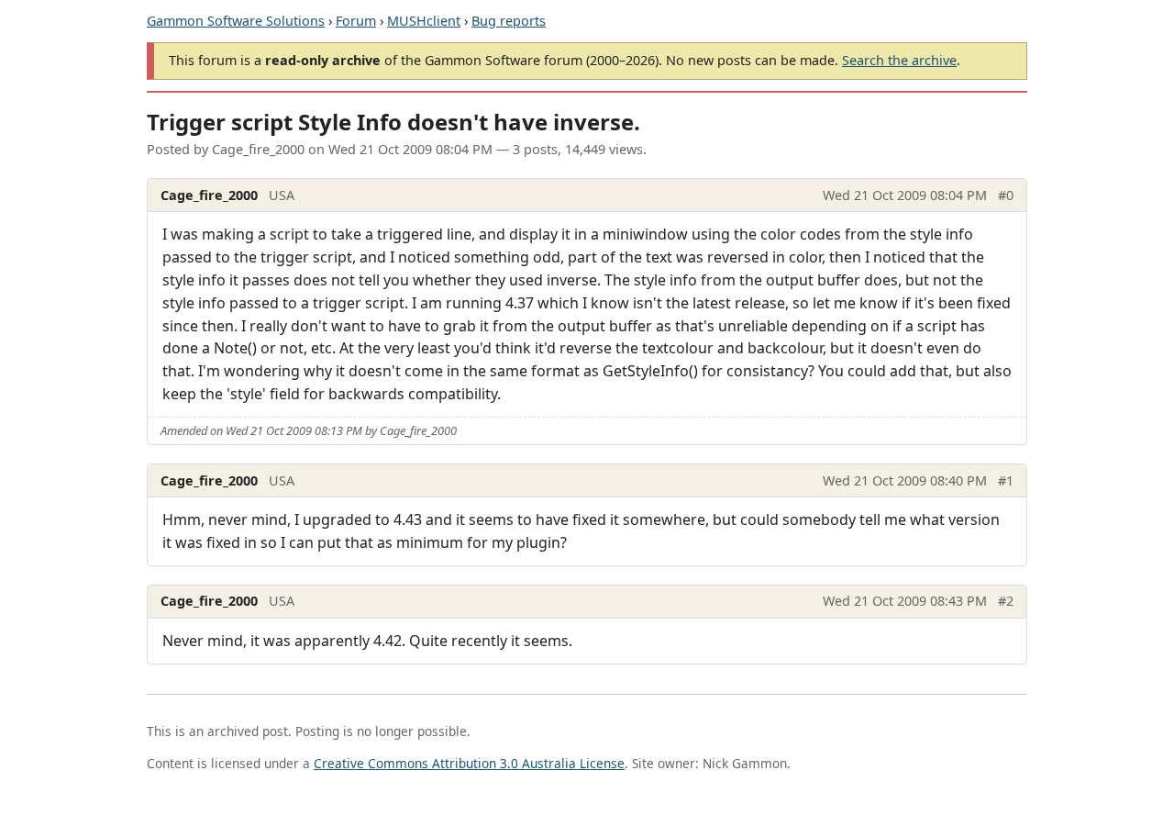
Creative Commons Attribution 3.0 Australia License (469, 763)
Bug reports (508, 20)
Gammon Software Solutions (236, 20)
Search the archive (899, 60)
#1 (1005, 480)
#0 (1005, 195)
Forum (356, 20)
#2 (1005, 600)
